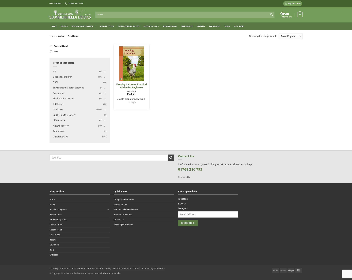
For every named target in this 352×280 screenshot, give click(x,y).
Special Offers (151, 26)
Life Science (59, 120)
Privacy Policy (120, 204)
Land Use (58, 109)
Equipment (215, 26)
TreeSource (187, 26)
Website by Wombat (112, 273)
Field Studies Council (64, 98)
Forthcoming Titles (128, 26)
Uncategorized (60, 136)
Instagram (183, 208)
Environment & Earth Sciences (68, 87)
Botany (201, 26)
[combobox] (184, 15)
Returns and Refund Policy (126, 209)
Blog (227, 26)
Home (54, 26)
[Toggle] (104, 71)
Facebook (183, 199)
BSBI (55, 82)
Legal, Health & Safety (64, 115)
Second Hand (170, 26)
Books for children (62, 77)
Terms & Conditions (123, 214)
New (56, 51)
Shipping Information (123, 224)
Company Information (124, 199)
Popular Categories (82, 26)
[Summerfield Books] (70, 14)
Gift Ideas (239, 26)
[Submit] (271, 14)
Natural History (61, 126)
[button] (300, 14)
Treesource (59, 131)
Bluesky (182, 203)
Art (54, 71)
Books (64, 26)
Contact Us (119, 219)
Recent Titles (107, 26)
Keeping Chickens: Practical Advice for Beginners (131, 86)
